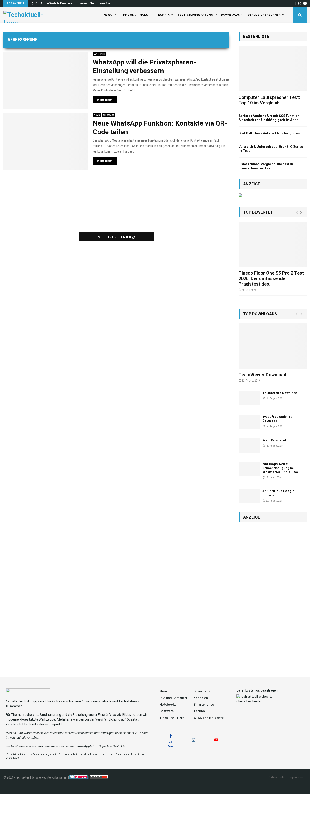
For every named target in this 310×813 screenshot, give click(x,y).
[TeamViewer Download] (273, 346)
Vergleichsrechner (264, 14)
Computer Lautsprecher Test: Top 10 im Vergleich (269, 100)
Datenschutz (277, 777)
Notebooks (168, 704)
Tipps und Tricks (134, 14)
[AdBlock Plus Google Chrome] (249, 496)
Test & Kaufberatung (195, 14)
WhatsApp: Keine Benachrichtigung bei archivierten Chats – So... (281, 468)
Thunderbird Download (279, 393)
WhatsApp (99, 54)
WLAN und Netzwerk (209, 718)
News (107, 14)
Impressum (296, 777)
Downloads (230, 14)
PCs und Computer (173, 698)
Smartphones (204, 704)
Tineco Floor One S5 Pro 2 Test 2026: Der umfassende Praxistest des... (271, 278)
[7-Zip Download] (249, 445)
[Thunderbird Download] (249, 398)
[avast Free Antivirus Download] (249, 422)
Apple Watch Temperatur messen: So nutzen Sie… (76, 3)
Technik (162, 14)
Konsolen (201, 698)
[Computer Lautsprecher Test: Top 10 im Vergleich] (273, 68)
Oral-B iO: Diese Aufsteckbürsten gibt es (269, 133)
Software (167, 711)
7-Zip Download (274, 440)
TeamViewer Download (262, 374)
